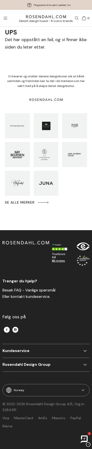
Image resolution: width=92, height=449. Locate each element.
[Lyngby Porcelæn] (46, 154)
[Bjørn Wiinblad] (17, 183)
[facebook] (6, 329)
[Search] (77, 18)
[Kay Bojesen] (17, 154)
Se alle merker (20, 202)
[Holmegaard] (74, 125)
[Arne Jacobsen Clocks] (74, 154)
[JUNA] (46, 183)
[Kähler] (46, 125)
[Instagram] (15, 329)
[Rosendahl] (17, 125)
